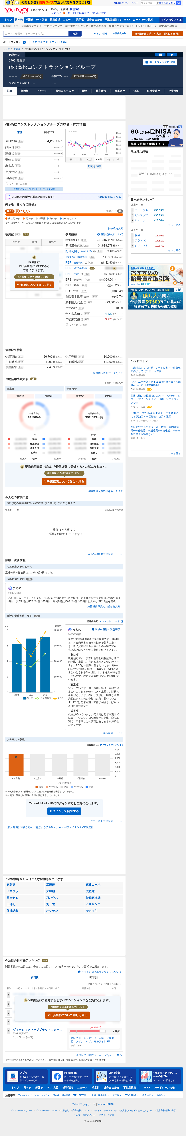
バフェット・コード (110, 621)
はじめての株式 (168, 25)
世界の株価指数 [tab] (99, 1095)
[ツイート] (172, 54)
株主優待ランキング (76, 25)
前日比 (35, 977)
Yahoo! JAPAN (121, 2)
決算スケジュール (119, 25)
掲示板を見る (115, 228)
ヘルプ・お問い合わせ (85, 1115)
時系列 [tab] (160, 1095)
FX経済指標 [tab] (130, 1095)
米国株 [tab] (116, 1095)
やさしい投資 (100, 33)
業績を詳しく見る (113, 733)
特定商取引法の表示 (166, 1110)
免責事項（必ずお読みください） (136, 1110)
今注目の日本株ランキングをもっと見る (99, 1055)
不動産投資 (111, 19)
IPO (138, 25)
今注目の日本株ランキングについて (101, 971)
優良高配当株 (98, 25)
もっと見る (174, 225)
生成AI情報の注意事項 (107, 629)
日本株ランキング (31, 25)
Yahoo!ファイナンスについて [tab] (32, 1095)
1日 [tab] (70, 159)
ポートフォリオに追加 (162, 62)
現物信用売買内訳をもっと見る (105, 491)
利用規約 (64, 1110)
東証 (19, 132)
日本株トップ (10, 25)
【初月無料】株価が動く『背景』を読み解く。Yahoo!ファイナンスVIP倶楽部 (49, 827)
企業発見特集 (119, 33)
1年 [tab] (108, 159)
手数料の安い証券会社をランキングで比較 (34, 189)
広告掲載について (81, 1110)
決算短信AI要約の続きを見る (103, 606)
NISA (127, 19)
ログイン (56, 12)
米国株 (29, 19)
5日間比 (93, 977)
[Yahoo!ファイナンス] (26, 9)
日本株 (19, 19)
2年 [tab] (118, 159)
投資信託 (55, 19)
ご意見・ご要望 (106, 1115)
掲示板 (80, 19)
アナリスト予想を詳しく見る (106, 820)
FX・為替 (41, 19)
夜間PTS (49, 132)
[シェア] (160, 54)
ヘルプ (134, 2)
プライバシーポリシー (21, 1110)
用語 (20, 141)
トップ (8, 19)
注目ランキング (53, 25)
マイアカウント (170, 19)
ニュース (68, 19)
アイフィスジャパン (109, 745)
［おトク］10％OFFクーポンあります (85, 13)
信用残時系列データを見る (108, 373)
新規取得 (75, 9)
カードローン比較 (143, 19)
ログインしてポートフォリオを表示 (49, 42)
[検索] (178, 3)
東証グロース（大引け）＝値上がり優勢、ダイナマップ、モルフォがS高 (92, 1040)
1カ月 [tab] (89, 159)
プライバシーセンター (46, 1110)
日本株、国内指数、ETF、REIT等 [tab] (69, 1095)
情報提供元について (111, 234)
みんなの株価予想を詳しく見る (105, 553)
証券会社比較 (94, 19)
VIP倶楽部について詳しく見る (34, 284)
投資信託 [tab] (146, 1095)
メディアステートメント (105, 1110)
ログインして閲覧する (64, 811)
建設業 (21, 60)
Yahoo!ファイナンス (83, 1104)
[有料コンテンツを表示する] (114, 268)
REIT (150, 25)
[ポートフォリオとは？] (24, 42)
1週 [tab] (80, 159)
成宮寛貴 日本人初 (167, 3)
